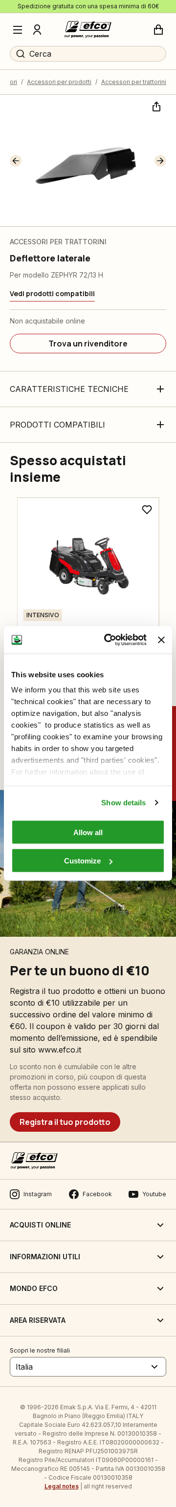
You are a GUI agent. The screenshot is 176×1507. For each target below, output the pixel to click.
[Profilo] (37, 30)
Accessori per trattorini (133, 82)
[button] (16, 161)
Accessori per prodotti (59, 82)
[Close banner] (161, 639)
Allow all (88, 832)
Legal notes (61, 1486)
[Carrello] (158, 30)
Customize (82, 861)
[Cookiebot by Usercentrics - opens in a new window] (109, 640)
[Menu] (17, 30)
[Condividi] (155, 105)
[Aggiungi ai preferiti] (147, 510)
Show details (123, 802)
